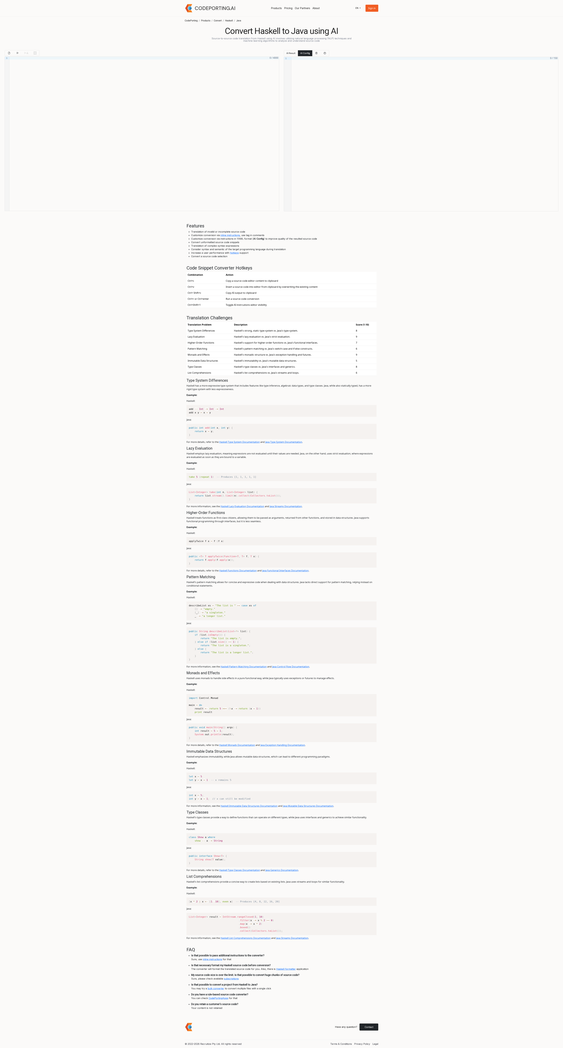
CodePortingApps (218, 998)
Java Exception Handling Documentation (282, 745)
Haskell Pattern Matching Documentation (244, 666)
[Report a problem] (324, 53)
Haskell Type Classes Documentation (239, 870)
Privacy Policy (362, 1043)
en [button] (357, 8)
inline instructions (230, 235)
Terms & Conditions (341, 1043)
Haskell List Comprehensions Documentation (246, 938)
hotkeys (234, 252)
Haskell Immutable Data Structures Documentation (249, 806)
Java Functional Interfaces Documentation (285, 570)
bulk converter (216, 988)
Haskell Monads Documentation (237, 745)
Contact (369, 1027)
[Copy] (316, 53)
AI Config (305, 53)
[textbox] (144, 134)
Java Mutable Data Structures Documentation (308, 806)
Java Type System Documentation (283, 442)
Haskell (229, 20)
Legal (375, 1043)
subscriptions (231, 978)
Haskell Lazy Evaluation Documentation (242, 506)
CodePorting (191, 20)
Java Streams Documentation (286, 506)
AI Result (291, 53)
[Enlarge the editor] (35, 53)
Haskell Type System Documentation (239, 442)
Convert (218, 20)
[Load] (9, 53)
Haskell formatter (286, 968)
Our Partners (302, 8)
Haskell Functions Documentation (238, 570)
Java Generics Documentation (281, 870)
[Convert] (17, 53)
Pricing (288, 8)
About (316, 8)
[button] (372, 8)
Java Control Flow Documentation (290, 666)
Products (276, 8)
